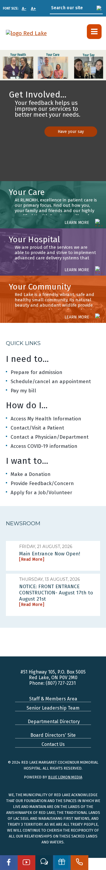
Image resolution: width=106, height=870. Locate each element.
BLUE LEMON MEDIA (65, 777)
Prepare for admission (36, 372)
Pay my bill (23, 391)
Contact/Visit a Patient (37, 428)
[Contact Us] (79, 862)
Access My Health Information (46, 419)
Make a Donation (31, 474)
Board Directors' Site (53, 735)
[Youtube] (26, 862)
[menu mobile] (94, 31)
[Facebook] (9, 862)
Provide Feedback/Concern (42, 483)
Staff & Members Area (53, 699)
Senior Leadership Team (53, 708)
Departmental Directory (53, 721)
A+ (33, 8)
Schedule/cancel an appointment (51, 381)
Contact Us (53, 744)
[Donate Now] (62, 862)
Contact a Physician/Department (50, 437)
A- (24, 8)
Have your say (71, 131)
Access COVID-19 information (44, 446)
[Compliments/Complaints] (44, 862)
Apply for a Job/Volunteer (41, 493)
